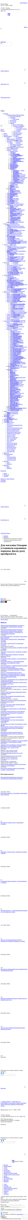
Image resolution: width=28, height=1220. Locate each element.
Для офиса (9, 141)
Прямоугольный (11, 237)
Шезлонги (16, 406)
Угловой (18, 130)
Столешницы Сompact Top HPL (15, 285)
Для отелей (10, 148)
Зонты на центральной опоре (17, 380)
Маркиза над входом (15, 394)
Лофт (14, 152)
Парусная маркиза (15, 403)
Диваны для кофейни (15, 155)
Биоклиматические (18, 292)
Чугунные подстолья (15, 231)
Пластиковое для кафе (16, 215)
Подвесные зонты (11, 447)
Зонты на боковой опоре (13, 429)
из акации (15, 262)
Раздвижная (16, 319)
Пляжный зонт (11, 446)
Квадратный (10, 232)
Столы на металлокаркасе (17, 204)
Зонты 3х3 (12, 369)
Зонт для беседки (11, 439)
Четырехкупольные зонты (14, 432)
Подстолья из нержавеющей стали (16, 268)
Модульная (13, 146)
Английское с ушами (18, 170)
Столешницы (7, 275)
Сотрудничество (8, 1189)
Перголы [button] (15, 412)
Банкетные (10, 250)
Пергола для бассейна (19, 306)
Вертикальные (17, 331)
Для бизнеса (10, 147)
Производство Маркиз (13, 325)
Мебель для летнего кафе (10, 291)
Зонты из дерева (11, 434)
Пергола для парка (15, 353)
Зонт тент (9, 441)
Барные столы (10, 239)
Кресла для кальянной (16, 212)
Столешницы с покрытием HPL (15, 283)
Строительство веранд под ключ (15, 326)
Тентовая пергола (14, 368)
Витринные (13, 379)
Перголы (9, 329)
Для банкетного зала (12, 193)
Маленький (19, 140)
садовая (12, 311)
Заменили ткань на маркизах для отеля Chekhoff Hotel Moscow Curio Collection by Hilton (13, 745)
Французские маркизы (16, 408)
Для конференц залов (12, 196)
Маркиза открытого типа (16, 396)
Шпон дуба (13, 244)
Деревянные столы (15, 191)
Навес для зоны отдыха (16, 346)
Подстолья (6, 262)
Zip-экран (15, 327)
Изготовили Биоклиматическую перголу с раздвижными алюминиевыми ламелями (12, 630)
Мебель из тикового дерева (17, 256)
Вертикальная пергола (16, 339)
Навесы (15, 302)
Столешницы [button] (19, 235)
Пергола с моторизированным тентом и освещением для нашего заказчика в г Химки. (13, 673)
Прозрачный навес (18, 317)
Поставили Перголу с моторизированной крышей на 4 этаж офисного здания (14, 666)
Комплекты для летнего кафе (14, 301)
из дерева (15, 263)
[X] (6, 602)
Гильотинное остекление (16, 340)
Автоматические (17, 328)
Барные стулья (10, 258)
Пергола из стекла (18, 309)
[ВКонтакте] (1, 602)
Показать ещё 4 (14, 223)
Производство (7, 1187)
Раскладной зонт (11, 448)
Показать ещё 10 (14, 279)
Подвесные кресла (15, 274)
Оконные (12, 401)
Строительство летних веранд (12, 321)
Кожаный (18, 138)
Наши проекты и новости (10, 1188)
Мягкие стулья (11, 222)
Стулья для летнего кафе (13, 315)
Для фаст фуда (10, 201)
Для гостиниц (16, 131)
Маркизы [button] (15, 413)
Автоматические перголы (17, 333)
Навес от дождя (14, 400)
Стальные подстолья (15, 234)
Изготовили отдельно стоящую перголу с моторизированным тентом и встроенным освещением (12, 734)
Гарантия (6, 1194)
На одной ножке (14, 198)
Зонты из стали (11, 436)
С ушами (15, 184)
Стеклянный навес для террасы (18, 366)
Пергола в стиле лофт (15, 348)
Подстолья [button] (17, 224)
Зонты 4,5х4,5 (10, 422)
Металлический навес (16, 397)
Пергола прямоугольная (16, 358)
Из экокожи (19, 137)
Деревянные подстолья (16, 233)
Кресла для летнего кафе (13, 300)
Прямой (18, 142)
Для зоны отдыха (17, 133)
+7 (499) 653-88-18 (5, 1101)
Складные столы (14, 202)
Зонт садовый (10, 440)
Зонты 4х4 (9, 421)
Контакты (6, 422)
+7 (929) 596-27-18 (15, 1101)
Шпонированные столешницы (18, 247)
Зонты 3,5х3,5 (13, 370)
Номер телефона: (5, 1206)
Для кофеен (13, 162)
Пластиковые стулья (15, 220)
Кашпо (12, 276)
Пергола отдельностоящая (20, 312)
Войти (25, 27)
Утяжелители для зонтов (16, 385)
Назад (5, 133)
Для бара (9, 279)
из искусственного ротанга (17, 308)
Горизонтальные (14, 382)
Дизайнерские (10, 254)
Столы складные (14, 410)
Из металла (13, 344)
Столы (5, 223)
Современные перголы (16, 365)
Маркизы (9, 369)
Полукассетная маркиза (16, 404)
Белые (8, 251)
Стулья (5, 244)
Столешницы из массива (16, 240)
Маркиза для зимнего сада (20, 347)
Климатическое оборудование (18, 363)
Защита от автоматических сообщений (11, 1209)
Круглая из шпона (15, 238)
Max (9, 14)
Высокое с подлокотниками (17, 210)
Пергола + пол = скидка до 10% (9, 750)
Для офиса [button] (16, 135)
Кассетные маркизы (18, 342)
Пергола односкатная (18, 310)
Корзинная (16, 344)
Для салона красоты (18, 147)
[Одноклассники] (4, 602)
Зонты (5, 411)
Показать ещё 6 (14, 206)
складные (12, 312)
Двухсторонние (14, 385)
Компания (3, 470)
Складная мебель (8, 454)
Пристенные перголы (19, 316)
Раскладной (19, 144)
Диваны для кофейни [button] (18, 126)
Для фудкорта (10, 203)
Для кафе (12, 386)
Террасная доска (14, 285)
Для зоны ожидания (12, 194)
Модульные (13, 189)
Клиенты (6, 1191)
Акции (5, 1192)
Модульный (19, 127)
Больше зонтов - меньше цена (8, 761)
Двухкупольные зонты (13, 430)
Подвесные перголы (15, 360)
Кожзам (15, 149)
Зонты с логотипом (12, 443)
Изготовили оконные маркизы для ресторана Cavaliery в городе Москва (12, 769)
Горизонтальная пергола (16, 341)
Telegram (5, 14)
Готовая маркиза (14, 383)
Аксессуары (10, 319)
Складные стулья (11, 458)
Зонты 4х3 (9, 419)
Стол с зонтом (10, 450)
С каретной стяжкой (15, 218)
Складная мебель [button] (21, 408)
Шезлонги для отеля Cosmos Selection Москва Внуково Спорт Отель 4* (13, 705)
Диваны (9, 150)
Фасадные (12, 407)
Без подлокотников (15, 154)
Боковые (15, 330)
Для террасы (13, 343)
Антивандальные (11, 248)
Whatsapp (2, 14)
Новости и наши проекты (7, 478)
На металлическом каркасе (20, 177)
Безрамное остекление (19, 291)
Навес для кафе (14, 398)
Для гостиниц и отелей (19, 174)
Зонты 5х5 (9, 423)
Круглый (9, 233)
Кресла (9, 204)
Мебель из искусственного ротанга (16, 296)
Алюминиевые (14, 335)
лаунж (11, 310)
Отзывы (6, 476)
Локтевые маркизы (15, 391)
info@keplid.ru (23, 2)
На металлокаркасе (15, 190)
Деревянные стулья (12, 253)
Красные (15, 151)
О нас (5, 1184)
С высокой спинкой (21, 129)
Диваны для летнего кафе (17, 258)
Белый (8, 228)
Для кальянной (17, 134)
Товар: (2, 1208)
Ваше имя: (3, 1205)
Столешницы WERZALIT (17, 248)
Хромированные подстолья (14, 269)
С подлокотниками (18, 183)
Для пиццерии (11, 200)
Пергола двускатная (18, 305)
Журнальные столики (12, 230)
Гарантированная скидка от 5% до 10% (11, 756)
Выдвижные (13, 380)
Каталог (3, 131)
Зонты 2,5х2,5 (10, 415)
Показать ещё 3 (14, 249)
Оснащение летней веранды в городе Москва (13, 711)
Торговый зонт (11, 451)
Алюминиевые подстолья (17, 226)
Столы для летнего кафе (16, 205)
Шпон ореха (13, 245)
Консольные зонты (12, 444)
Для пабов (9, 198)
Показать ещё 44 (14, 187)
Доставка (6, 420)
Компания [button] (6, 416)
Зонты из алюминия (12, 437)
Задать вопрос (4, 619)
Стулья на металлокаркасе (17, 222)
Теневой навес (14, 405)
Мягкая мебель (8, 136)
